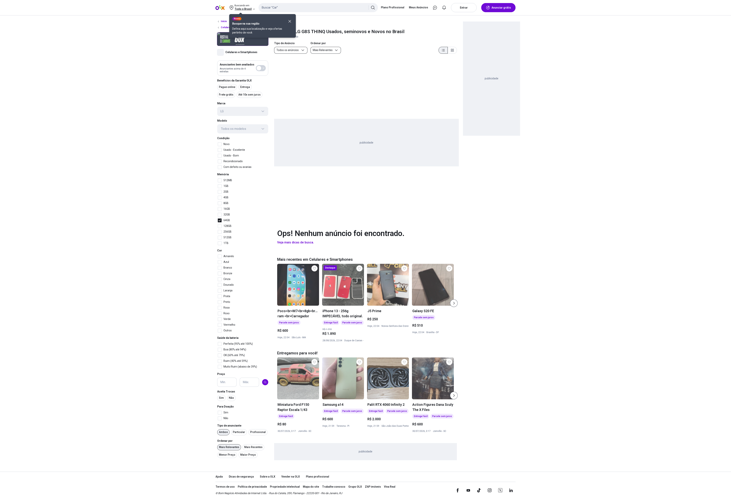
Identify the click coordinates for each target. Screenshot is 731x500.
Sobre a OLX (267, 476)
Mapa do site (311, 486)
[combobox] (318, 7)
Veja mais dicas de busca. (295, 242)
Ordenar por (225, 440)
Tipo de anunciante (229, 425)
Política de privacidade (252, 486)
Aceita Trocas (226, 391)
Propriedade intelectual (285, 486)
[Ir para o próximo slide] (454, 303)
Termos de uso (225, 486)
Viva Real (389, 486)
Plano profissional (317, 476)
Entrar (464, 7)
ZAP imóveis (373, 486)
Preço (221, 374)
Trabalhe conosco (333, 486)
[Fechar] (290, 21)
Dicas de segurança (241, 476)
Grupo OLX (355, 486)
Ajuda (219, 476)
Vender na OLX (290, 476)
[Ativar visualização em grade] (452, 50)
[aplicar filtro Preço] (265, 382)
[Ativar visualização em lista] (443, 50)
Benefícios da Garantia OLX (234, 80)
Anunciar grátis (501, 7)
